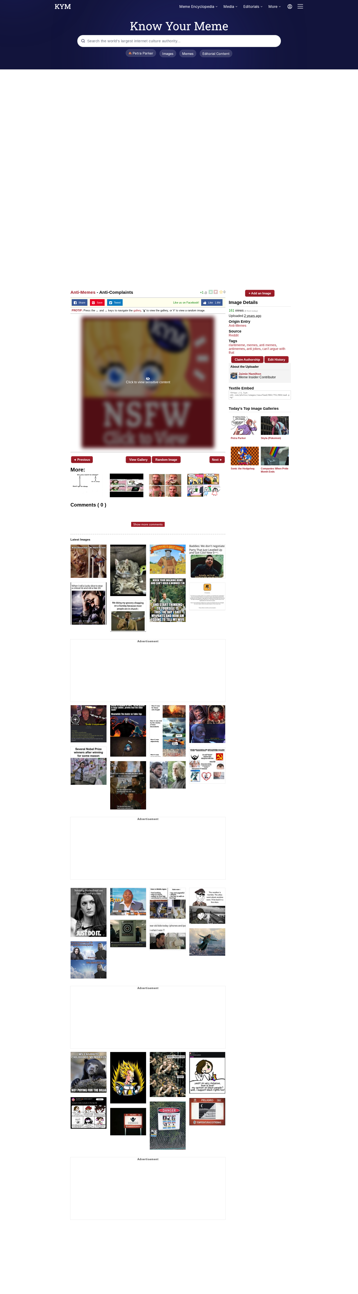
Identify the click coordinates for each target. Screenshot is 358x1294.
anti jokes (254, 349)
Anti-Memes (83, 292)
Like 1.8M (213, 302)
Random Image (166, 459)
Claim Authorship (247, 359)
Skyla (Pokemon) (271, 438)
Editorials (251, 6)
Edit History (276, 359)
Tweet (116, 302)
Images (167, 54)
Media (228, 6)
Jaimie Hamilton (250, 373)
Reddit (233, 335)
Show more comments (148, 524)
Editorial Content (216, 54)
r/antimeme (237, 345)
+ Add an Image (260, 293)
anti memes (267, 345)
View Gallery (138, 459)
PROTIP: (77, 310)
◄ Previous (81, 459)
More (272, 6)
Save (99, 302)
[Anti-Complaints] (147, 382)
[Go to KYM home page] (63, 8)
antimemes (237, 349)
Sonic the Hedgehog (242, 468)
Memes (188, 54)
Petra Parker (238, 438)
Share (81, 302)
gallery (137, 310)
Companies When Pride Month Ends (274, 470)
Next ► (217, 459)
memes (252, 345)
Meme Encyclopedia (196, 6)
